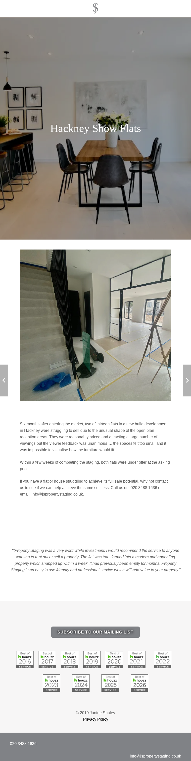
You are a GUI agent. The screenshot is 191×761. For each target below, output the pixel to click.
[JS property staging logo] (95, 8)
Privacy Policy (95, 719)
